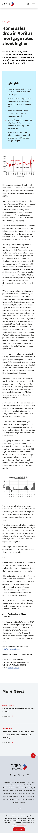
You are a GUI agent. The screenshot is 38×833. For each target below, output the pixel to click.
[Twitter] (19, 775)
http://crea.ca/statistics (11, 649)
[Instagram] (28, 775)
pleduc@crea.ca (13, 668)
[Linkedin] (14, 775)
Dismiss (19, 829)
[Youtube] (23, 775)
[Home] (8, 4)
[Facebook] (10, 775)
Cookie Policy (21, 825)
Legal (19, 808)
